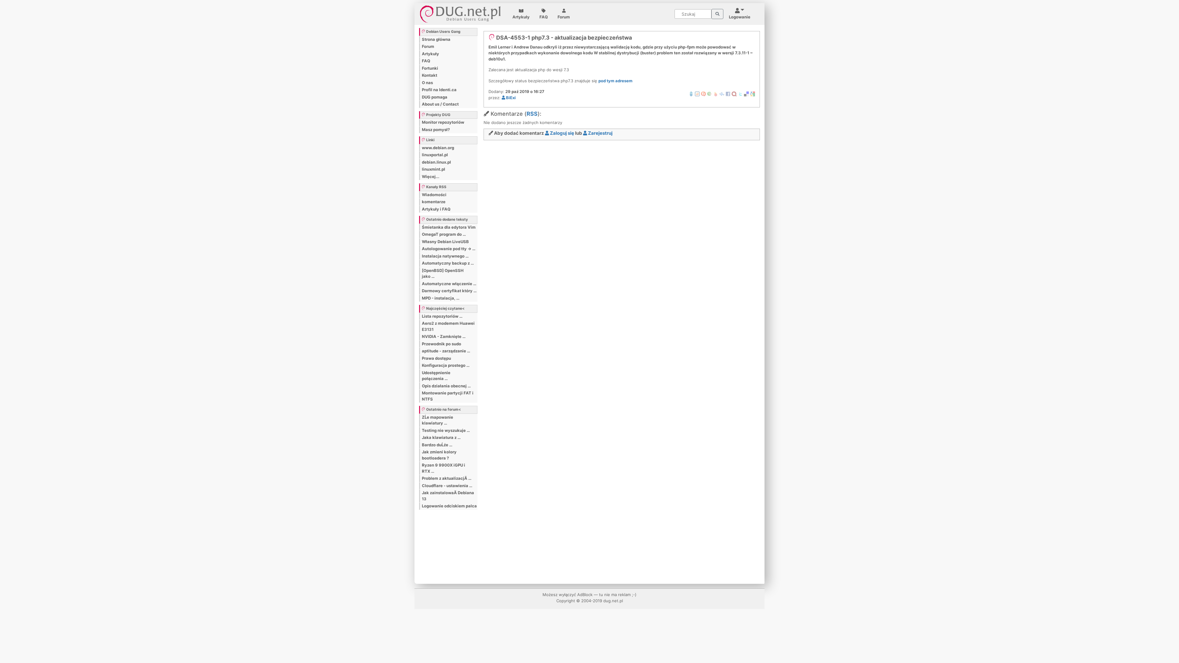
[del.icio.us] (746, 93)
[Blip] (703, 93)
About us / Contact (440, 104)
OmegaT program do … (444, 234)
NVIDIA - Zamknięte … (443, 336)
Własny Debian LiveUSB (445, 241)
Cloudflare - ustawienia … (447, 485)
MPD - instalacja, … (440, 298)
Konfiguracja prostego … (445, 365)
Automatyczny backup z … (448, 263)
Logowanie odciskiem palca (449, 505)
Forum (564, 16)
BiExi (510, 97)
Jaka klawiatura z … (441, 437)
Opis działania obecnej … (446, 385)
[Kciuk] (715, 93)
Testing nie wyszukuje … (446, 430)
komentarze (434, 201)
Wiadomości (434, 194)
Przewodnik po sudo (441, 343)
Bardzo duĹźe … (437, 444)
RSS (532, 113)
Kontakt (429, 75)
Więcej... (430, 176)
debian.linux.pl (436, 162)
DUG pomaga (434, 97)
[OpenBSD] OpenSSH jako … (443, 273)
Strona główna (436, 39)
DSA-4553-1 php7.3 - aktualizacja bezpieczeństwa (563, 37)
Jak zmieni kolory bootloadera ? (439, 454)
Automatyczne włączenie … (449, 283)
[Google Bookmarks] (752, 93)
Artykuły (521, 16)
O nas (427, 82)
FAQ (543, 16)
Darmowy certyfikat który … (449, 290)
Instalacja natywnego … (445, 256)
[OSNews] (691, 93)
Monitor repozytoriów (443, 122)
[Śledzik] (721, 93)
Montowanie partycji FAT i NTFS (447, 395)
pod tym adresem (615, 80)
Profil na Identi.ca (439, 89)
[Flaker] (709, 93)
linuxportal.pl (435, 154)
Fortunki (430, 68)
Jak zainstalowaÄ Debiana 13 (448, 495)
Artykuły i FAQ (436, 209)
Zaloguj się (561, 133)
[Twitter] (740, 93)
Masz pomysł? (436, 129)
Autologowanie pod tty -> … (448, 248)
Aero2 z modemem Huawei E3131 (448, 326)
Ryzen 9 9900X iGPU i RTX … (443, 468)
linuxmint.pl (433, 169)
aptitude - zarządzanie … (446, 350)
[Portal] (717, 14)
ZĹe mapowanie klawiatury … (437, 420)
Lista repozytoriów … (442, 316)
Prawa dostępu (436, 358)
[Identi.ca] (734, 93)
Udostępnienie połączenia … (436, 375)
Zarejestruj (600, 133)
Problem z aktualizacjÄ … (446, 478)
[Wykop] (697, 93)
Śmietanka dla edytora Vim (449, 227)
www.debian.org (438, 147)
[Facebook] (728, 93)
